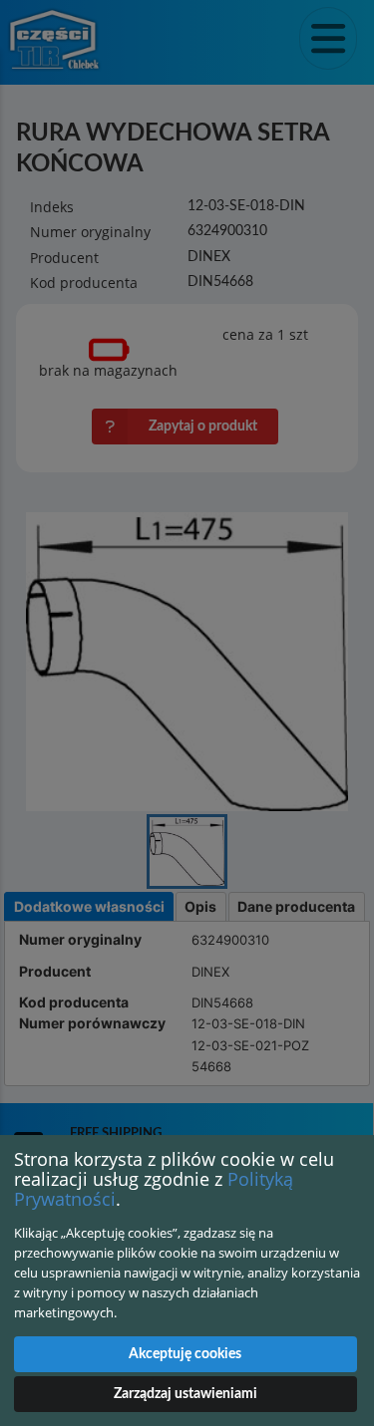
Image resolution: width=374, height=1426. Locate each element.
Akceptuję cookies (185, 1354)
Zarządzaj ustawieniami (185, 1394)
